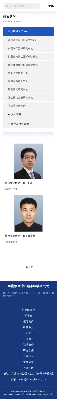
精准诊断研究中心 (18, 81)
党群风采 (28, 362)
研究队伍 (28, 350)
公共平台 (28, 356)
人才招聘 (28, 368)
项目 (28, 338)
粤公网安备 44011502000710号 (39, 394)
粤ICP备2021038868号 (14, 394)
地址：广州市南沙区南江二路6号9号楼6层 (28, 373)
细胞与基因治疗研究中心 (22, 40)
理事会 (29, 315)
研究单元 (28, 327)
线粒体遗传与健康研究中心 (23, 64)
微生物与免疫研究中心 (20, 97)
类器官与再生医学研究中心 (23, 56)
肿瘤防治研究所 (17, 105)
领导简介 (28, 321)
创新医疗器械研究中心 (20, 48)
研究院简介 (28, 309)
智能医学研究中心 (18, 73)
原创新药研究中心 (18, 89)
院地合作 (28, 344)
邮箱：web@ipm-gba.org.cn (28, 379)
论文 (28, 333)
